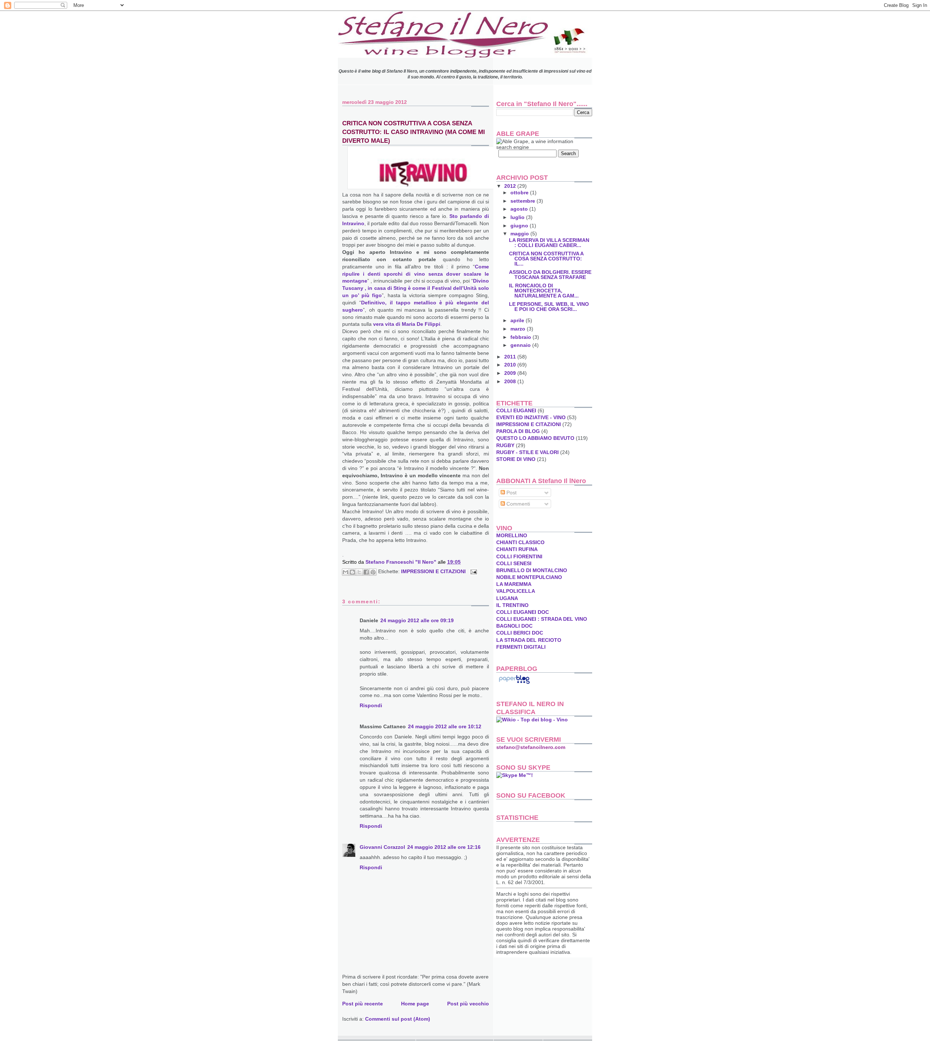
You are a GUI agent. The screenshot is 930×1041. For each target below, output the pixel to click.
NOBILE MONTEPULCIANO (529, 577)
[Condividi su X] (359, 572)
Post (511, 492)
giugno (520, 225)
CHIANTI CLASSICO (520, 542)
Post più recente (362, 1003)
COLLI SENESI (513, 563)
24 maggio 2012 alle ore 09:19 (417, 620)
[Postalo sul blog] (352, 572)
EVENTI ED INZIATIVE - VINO (531, 417)
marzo (518, 329)
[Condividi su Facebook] (366, 572)
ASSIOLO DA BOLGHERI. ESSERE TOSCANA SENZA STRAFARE (550, 274)
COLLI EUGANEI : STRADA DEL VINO (541, 619)
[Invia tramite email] (345, 572)
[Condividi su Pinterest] (373, 572)
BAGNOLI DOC (514, 626)
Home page (415, 1003)
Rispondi (371, 705)
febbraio (521, 337)
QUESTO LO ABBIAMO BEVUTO (535, 438)
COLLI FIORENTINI (519, 556)
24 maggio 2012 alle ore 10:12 (444, 726)
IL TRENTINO (512, 605)
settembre (523, 201)
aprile (518, 320)
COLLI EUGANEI (516, 410)
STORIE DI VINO (515, 459)
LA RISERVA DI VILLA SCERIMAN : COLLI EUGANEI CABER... (549, 242)
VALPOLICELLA (515, 591)
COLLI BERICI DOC (519, 633)
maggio (520, 233)
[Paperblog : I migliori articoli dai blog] (514, 683)
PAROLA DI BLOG (518, 431)
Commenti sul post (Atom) (397, 1019)
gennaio (521, 345)
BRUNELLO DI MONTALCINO (531, 570)
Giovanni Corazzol (382, 847)
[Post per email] (472, 571)
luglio (518, 217)
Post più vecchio (468, 1003)
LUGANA (507, 598)
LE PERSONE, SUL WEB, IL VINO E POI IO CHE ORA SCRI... (549, 306)
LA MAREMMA (513, 584)
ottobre (520, 192)
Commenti (517, 504)
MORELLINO (511, 535)
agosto (519, 209)
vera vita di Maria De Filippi (406, 324)
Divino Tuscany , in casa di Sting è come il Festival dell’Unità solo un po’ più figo (415, 288)
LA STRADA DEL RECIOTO (528, 640)
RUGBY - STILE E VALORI (527, 452)
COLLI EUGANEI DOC (522, 612)
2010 (510, 365)
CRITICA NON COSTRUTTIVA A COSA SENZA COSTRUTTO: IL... (546, 259)
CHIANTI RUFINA (517, 549)
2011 (510, 357)
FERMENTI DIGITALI (521, 647)
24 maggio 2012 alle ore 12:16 (444, 847)
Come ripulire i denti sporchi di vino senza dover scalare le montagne (415, 274)
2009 (510, 373)
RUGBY (505, 445)
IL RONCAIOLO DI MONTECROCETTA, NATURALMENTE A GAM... (544, 291)
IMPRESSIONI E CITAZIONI (433, 571)
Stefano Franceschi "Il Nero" (401, 562)
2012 (510, 186)
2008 (510, 381)
